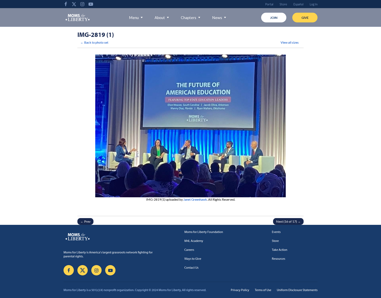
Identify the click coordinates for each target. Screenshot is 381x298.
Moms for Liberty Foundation (203, 232)
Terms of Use (263, 290)
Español (298, 4)
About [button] (160, 17)
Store (283, 4)
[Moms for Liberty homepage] (111, 236)
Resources (278, 259)
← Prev (85, 221)
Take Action (279, 250)
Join (273, 17)
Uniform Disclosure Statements (297, 290)
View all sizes (290, 42)
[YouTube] (91, 4)
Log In (314, 4)
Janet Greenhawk (195, 199)
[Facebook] (66, 4)
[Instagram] (82, 4)
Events (276, 232)
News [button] (217, 17)
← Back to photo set (94, 42)
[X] (74, 4)
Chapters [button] (188, 17)
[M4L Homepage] (78, 17)
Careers (189, 250)
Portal (269, 4)
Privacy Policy (240, 290)
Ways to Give (192, 259)
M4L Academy (193, 241)
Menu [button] (134, 17)
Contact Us (191, 267)
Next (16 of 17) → (288, 221)
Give (305, 17)
